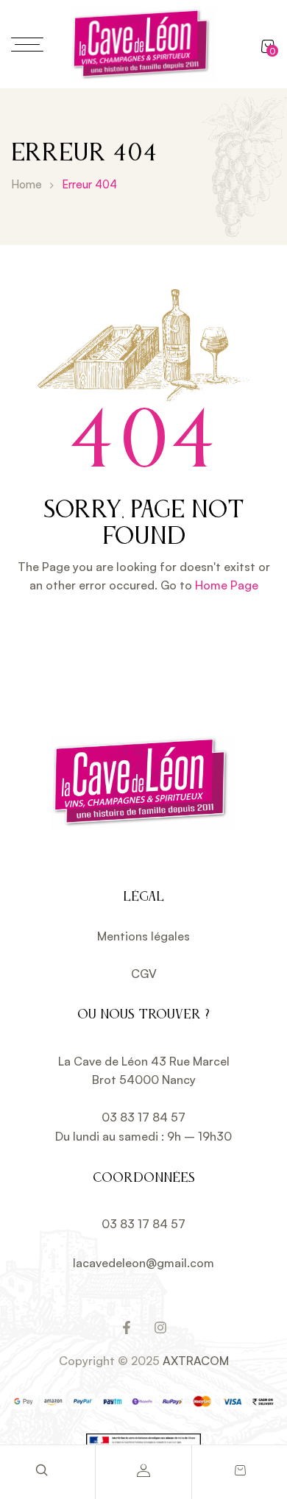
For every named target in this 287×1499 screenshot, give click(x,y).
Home (26, 184)
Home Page (226, 585)
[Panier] (239, 1470)
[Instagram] (160, 1327)
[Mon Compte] (144, 1470)
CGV (144, 973)
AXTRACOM (196, 1360)
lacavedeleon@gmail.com (143, 1262)
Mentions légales (143, 936)
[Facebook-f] (126, 1327)
